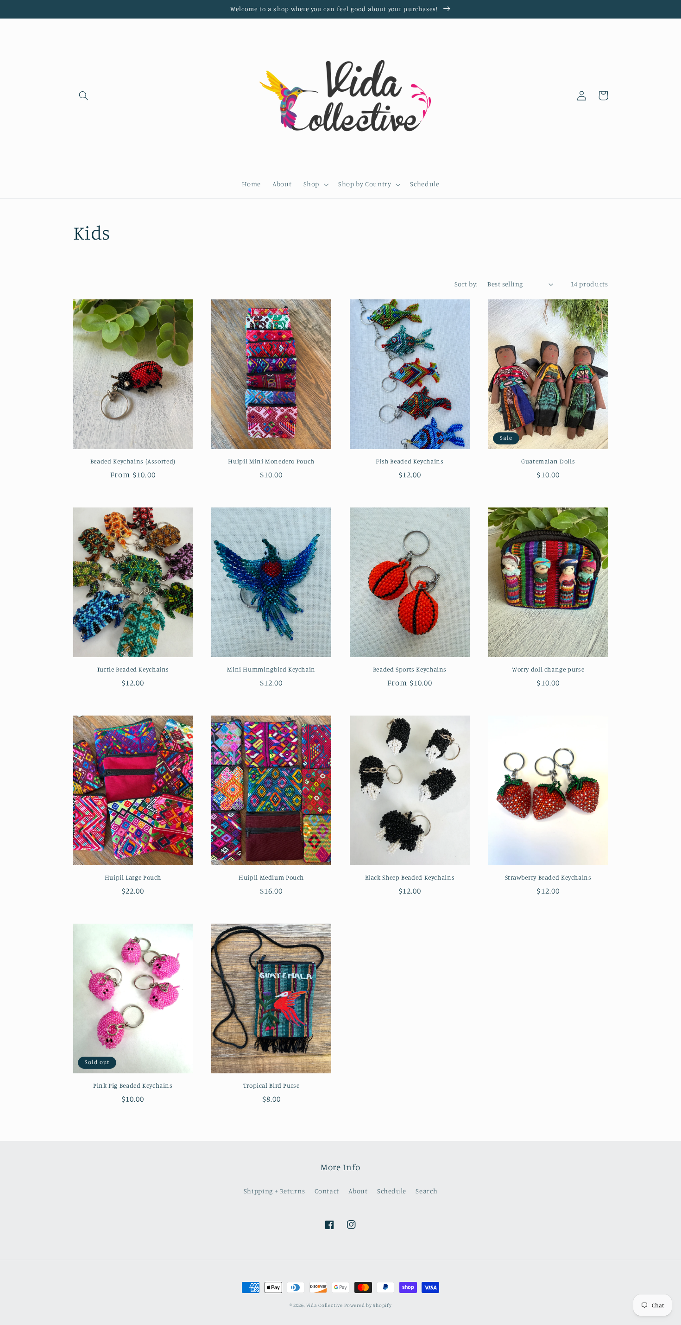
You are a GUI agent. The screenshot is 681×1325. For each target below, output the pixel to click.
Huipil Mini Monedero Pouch (271, 461)
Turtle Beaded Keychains (133, 669)
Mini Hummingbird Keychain (271, 669)
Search (426, 1191)
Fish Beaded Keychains (409, 461)
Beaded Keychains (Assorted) (133, 461)
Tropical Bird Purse (271, 1085)
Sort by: (466, 284)
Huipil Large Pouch (133, 877)
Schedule (391, 1191)
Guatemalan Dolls (548, 461)
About (357, 1191)
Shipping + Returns (274, 1191)
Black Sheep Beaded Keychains (410, 877)
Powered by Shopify (367, 1305)
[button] (84, 95)
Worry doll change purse (548, 669)
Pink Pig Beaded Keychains (133, 1085)
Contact (327, 1191)
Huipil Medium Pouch (271, 877)
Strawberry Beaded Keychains (548, 877)
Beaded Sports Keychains (410, 669)
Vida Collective (324, 1305)
